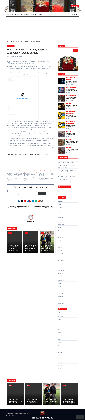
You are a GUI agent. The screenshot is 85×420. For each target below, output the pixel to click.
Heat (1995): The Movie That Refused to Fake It (71, 82)
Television (60, 368)
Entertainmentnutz (42, 417)
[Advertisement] (42, 27)
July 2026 (60, 204)
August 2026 (61, 201)
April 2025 (60, 253)
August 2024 (61, 280)
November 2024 (61, 270)
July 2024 (60, 283)
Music (9, 46)
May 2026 (60, 211)
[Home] (8, 14)
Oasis (37, 61)
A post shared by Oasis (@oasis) (21, 117)
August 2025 (61, 240)
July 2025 (60, 244)
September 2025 (61, 237)
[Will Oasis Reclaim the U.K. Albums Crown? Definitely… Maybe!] (47, 175)
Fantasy (59, 329)
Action (59, 313)
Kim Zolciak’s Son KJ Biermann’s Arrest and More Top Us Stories (30, 247)
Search (61, 46)
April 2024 (60, 293)
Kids (59, 339)
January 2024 (61, 303)
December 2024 (61, 267)
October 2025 (61, 234)
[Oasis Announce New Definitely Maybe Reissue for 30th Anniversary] (31, 175)
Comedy (60, 322)
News (13, 46)
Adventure (60, 316)
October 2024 (61, 273)
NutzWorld (26, 14)
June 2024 (60, 286)
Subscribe (40, 14)
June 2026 (60, 207)
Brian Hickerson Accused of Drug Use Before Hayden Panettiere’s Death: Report (68, 161)
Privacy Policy (18, 14)
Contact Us (33, 14)
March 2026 (60, 217)
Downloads (60, 326)
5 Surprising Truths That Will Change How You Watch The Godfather (72, 106)
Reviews (60, 359)
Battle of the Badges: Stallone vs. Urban (71, 98)
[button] (78, 14)
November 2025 (61, 230)
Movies (73, 111)
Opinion (68, 79)
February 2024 (61, 300)
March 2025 (60, 257)
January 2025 (61, 263)
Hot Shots (60, 332)
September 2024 (61, 277)
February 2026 (61, 221)
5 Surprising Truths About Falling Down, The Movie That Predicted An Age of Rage (72, 135)
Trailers (59, 372)
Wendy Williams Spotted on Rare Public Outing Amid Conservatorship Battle (67, 175)
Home (11, 14)
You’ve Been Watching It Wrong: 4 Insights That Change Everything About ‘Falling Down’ (72, 143)
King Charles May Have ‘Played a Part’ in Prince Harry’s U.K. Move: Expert (46, 248)
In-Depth (68, 77)
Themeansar (12, 415)
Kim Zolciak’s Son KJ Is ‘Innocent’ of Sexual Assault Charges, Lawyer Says (68, 180)
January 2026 (61, 224)
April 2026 (60, 214)
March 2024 (60, 296)
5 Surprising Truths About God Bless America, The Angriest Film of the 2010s (71, 127)
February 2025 (61, 260)
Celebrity (60, 319)
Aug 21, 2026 (15, 250)
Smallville (60, 365)
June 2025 (60, 247)
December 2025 (61, 227)
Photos (59, 355)
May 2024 (60, 290)
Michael (12, 56)
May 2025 (60, 250)
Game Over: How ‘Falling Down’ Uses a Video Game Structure (72, 150)
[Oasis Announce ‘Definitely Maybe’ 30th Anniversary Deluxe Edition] (15, 175)
